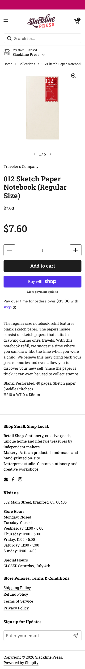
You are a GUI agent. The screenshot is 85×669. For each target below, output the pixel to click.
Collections (27, 64)
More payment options (42, 291)
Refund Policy (16, 594)
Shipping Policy (17, 587)
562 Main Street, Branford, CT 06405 (35, 501)
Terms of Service (18, 600)
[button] (24, 52)
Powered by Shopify (21, 662)
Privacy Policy (16, 607)
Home (8, 64)
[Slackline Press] (41, 21)
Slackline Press (48, 657)
